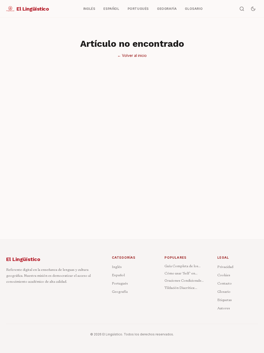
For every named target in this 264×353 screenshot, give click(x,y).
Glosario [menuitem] (194, 9)
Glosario (223, 292)
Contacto (224, 284)
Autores (223, 308)
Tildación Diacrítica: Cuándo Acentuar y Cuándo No (179, 288)
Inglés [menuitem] (89, 9)
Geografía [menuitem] (167, 9)
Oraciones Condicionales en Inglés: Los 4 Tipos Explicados (183, 281)
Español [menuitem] (111, 9)
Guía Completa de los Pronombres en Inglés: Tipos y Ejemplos (182, 267)
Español (118, 275)
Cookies (223, 275)
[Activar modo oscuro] (253, 8)
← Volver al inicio (132, 55)
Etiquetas (224, 300)
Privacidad (225, 267)
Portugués (120, 284)
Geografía (120, 292)
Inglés (117, 267)
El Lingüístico (23, 259)
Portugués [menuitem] (138, 9)
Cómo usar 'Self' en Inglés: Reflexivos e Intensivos (179, 274)
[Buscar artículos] (241, 8)
